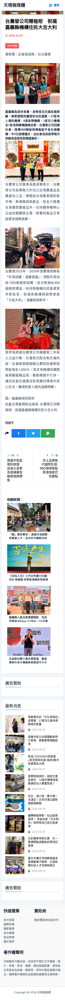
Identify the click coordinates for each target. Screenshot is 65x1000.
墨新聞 (10, 54)
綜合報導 (9, 933)
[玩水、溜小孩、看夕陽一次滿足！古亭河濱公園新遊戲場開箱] (14, 803)
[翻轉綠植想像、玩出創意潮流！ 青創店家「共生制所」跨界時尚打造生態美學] (14, 824)
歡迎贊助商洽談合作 (46, 920)
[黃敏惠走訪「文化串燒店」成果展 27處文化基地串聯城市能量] (14, 724)
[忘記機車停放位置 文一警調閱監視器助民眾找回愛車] (14, 845)
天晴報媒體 (14, 5)
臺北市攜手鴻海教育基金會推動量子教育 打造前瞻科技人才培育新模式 (43, 861)
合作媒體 (12, 45)
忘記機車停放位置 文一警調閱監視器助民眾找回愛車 (43, 842)
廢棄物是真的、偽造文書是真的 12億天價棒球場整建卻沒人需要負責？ (43, 779)
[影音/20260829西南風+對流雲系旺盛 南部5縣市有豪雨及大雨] (14, 763)
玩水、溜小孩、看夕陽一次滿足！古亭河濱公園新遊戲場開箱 (43, 799)
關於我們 (9, 941)
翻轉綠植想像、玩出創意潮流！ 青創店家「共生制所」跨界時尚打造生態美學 (43, 821)
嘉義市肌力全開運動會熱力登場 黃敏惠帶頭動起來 (43, 740)
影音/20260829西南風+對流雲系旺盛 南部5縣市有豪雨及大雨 (43, 760)
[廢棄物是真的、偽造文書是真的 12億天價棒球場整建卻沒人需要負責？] (14, 783)
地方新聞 (9, 920)
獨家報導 (9, 928)
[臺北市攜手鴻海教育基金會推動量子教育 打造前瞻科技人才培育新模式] (14, 865)
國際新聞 (9, 924)
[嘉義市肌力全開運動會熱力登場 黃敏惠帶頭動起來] (14, 744)
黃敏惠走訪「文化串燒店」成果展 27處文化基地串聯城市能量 (43, 720)
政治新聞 (9, 937)
